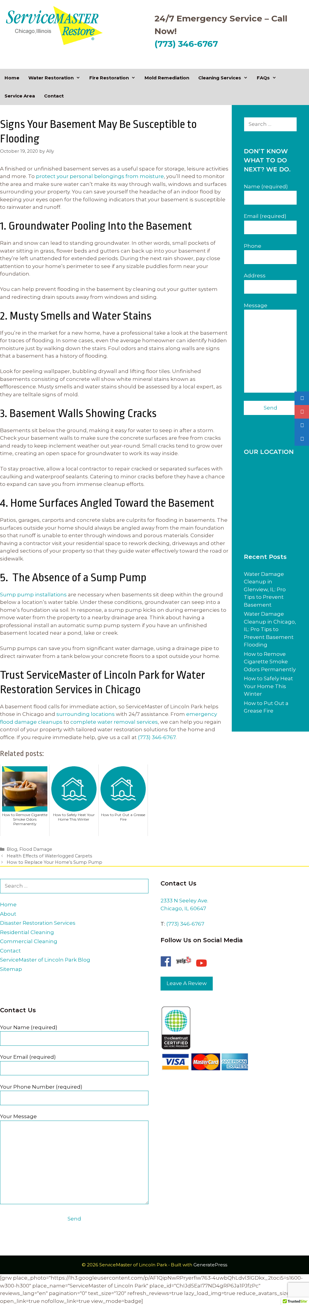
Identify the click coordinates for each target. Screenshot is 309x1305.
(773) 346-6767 (186, 44)
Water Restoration (51, 78)
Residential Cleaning (27, 932)
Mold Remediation (167, 78)
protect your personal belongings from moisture (100, 176)
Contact (54, 96)
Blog (12, 849)
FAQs (263, 78)
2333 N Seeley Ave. (184, 901)
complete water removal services (114, 722)
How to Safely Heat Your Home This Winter (268, 686)
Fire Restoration (109, 78)
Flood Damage (35, 849)
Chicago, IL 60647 (183, 908)
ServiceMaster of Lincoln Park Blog (45, 960)
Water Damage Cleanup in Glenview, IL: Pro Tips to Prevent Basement (265, 589)
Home (12, 78)
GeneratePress (210, 1265)
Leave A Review (187, 983)
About (8, 914)
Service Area (20, 96)
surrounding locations (85, 714)
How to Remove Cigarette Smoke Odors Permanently (270, 661)
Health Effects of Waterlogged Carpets (49, 856)
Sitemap (11, 969)
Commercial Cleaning (28, 941)
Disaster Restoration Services (37, 923)
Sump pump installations (33, 595)
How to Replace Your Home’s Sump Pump (54, 862)
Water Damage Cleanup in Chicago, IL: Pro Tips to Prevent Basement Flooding (270, 629)
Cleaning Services (219, 78)
